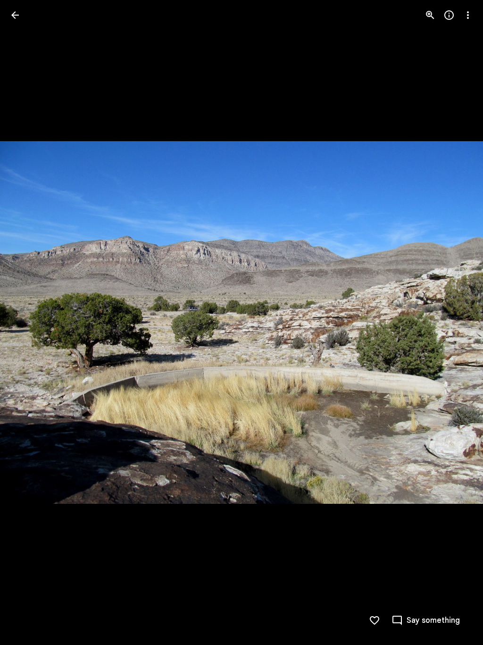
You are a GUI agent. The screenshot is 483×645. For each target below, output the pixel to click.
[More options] (467, 15)
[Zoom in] (430, 15)
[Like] (374, 620)
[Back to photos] (15, 15)
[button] (26, 322)
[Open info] (449, 15)
